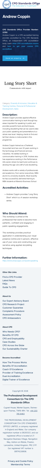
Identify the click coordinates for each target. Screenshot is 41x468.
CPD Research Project (13, 304)
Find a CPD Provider (12, 277)
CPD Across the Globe (13, 345)
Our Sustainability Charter (15, 349)
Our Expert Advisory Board (16, 301)
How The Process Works (15, 362)
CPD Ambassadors (12, 318)
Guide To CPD (9, 287)
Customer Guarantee (13, 308)
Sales (16, 109)
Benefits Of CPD (11, 335)
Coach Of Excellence (13, 369)
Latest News (9, 280)
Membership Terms (20, 464)
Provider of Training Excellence (18, 372)
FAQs (5, 284)
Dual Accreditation (11, 376)
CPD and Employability (13, 338)
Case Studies (9, 342)
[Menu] (37, 4)
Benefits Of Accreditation (15, 366)
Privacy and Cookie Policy (20, 461)
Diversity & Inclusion (19, 103)
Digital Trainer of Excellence (16, 379)
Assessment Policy (12, 314)
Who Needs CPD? (11, 331)
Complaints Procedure (13, 311)
